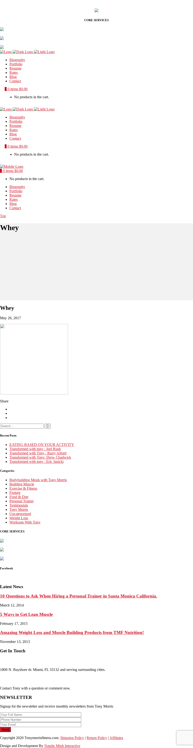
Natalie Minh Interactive (62, 746)
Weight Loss (18, 518)
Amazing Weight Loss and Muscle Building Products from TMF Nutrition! (72, 632)
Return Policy (97, 738)
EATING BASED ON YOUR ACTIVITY (41, 445)
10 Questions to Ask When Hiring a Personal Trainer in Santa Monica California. (78, 596)
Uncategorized (20, 514)
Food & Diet (18, 497)
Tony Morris (18, 510)
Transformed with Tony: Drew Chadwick (40, 457)
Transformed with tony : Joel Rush (35, 449)
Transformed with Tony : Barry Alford (37, 453)
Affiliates (116, 738)
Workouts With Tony (24, 522)
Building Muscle (21, 484)
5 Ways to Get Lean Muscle (26, 614)
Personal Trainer (21, 501)
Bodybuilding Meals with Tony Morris (38, 480)
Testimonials (18, 505)
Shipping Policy (72, 738)
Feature (14, 493)
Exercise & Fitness (23, 488)
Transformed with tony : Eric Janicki (36, 462)
